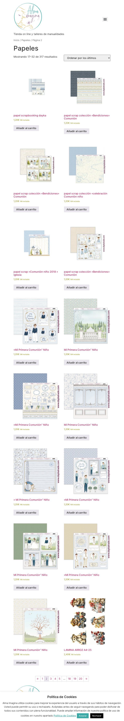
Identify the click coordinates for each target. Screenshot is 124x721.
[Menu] (105, 19)
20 (80, 678)
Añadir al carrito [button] (26, 128)
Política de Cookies (65, 715)
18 (69, 678)
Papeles (25, 40)
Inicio (16, 40)
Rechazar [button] (96, 715)
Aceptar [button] (83, 715)
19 (74, 678)
